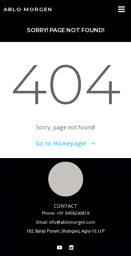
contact (65, 205)
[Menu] (122, 9)
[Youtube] (60, 248)
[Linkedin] (71, 248)
